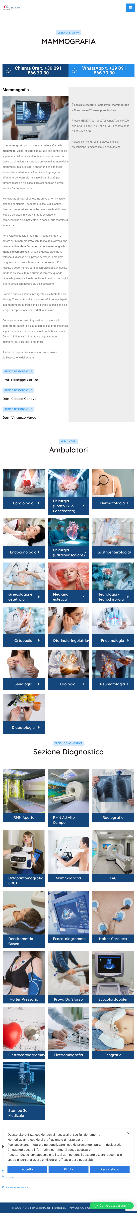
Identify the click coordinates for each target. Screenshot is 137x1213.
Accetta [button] (27, 1169)
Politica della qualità (15, 1187)
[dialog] (68, 1153)
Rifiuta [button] (68, 1169)
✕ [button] (128, 1133)
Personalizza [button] (110, 1169)
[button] (112, 1205)
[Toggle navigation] (130, 8)
